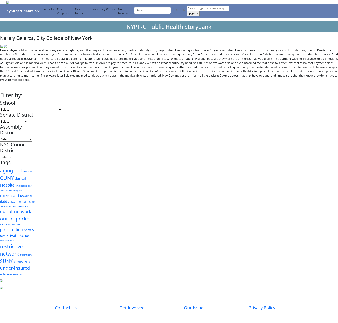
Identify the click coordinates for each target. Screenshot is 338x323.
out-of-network (15, 211)
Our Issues (79, 11)
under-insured (15, 268)
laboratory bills (15, 190)
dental (20, 178)
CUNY (7, 177)
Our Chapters (63, 11)
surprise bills (21, 262)
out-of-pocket (15, 218)
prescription (11, 229)
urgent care (18, 274)
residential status (7, 241)
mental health (26, 202)
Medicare (12, 202)
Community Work (101, 9)
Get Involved (123, 11)
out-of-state (5, 224)
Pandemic (15, 224)
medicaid (9, 195)
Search (180, 10)
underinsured (6, 274)
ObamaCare (22, 206)
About (48, 9)
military (3, 206)
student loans (26, 255)
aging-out (11, 170)
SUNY (6, 261)
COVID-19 (27, 171)
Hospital (8, 185)
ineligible (4, 190)
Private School (19, 235)
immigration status (24, 186)
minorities (11, 206)
